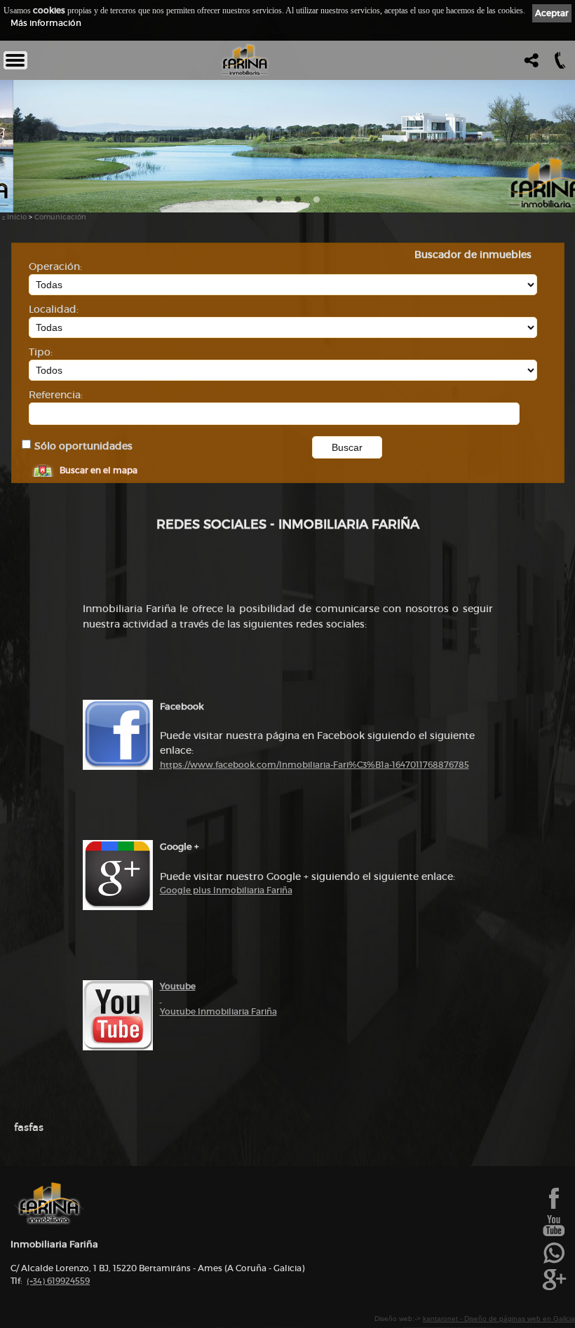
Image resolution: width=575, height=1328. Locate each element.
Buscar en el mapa (98, 470)
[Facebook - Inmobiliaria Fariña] (554, 1207)
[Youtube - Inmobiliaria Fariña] (554, 1234)
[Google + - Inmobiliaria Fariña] (554, 1288)
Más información (46, 23)
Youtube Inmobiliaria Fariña (218, 1011)
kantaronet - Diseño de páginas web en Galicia (499, 1318)
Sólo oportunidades (83, 446)
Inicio (17, 217)
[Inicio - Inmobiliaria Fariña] (245, 60)
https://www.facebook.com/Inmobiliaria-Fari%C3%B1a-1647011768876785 (314, 764)
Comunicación (60, 217)
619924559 (58, 1280)
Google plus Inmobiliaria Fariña (226, 890)
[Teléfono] (558, 64)
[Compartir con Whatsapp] (554, 1262)
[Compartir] (529, 64)
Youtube (178, 986)
